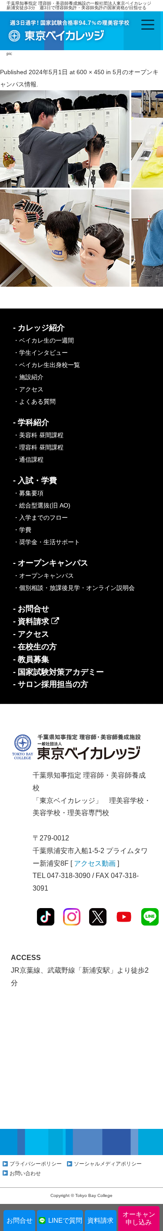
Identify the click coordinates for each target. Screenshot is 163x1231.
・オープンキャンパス (43, 575)
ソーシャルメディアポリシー (108, 1164)
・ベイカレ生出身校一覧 (46, 364)
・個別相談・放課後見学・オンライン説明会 (74, 587)
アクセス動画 (95, 863)
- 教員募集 (31, 659)
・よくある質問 (34, 401)
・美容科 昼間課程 (38, 435)
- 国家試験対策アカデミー (58, 672)
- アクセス (31, 634)
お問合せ (20, 1220)
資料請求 (100, 1220)
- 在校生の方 (35, 646)
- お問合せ (31, 608)
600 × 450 (90, 72)
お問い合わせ (25, 1173)
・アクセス (28, 389)
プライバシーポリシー (36, 1164)
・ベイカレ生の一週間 (43, 340)
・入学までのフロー (40, 517)
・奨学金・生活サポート (46, 541)
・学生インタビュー (40, 352)
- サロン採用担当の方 (50, 684)
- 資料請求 (32, 621)
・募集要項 (28, 493)
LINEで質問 (65, 1220)
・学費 (22, 529)
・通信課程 (28, 459)
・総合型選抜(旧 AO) (41, 505)
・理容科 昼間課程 (38, 447)
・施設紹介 (28, 377)
